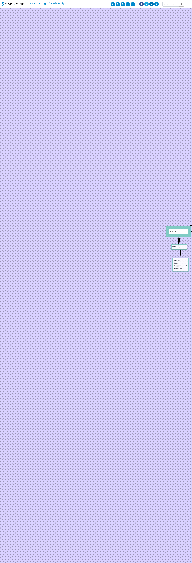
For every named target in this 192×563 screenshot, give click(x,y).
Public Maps (35, 3)
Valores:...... (175, 231)
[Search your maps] (181, 4)
